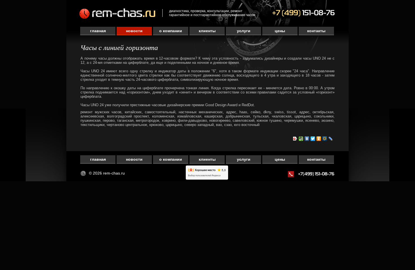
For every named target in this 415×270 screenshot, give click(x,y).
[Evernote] (301, 138)
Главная (98, 31)
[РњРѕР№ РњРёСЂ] (325, 138)
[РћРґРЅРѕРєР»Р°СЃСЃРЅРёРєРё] (319, 138)
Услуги (243, 31)
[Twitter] (313, 138)
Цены (280, 31)
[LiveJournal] (331, 138)
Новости (134, 31)
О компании (170, 31)
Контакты (316, 31)
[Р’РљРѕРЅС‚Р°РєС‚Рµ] (307, 138)
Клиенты (207, 31)
